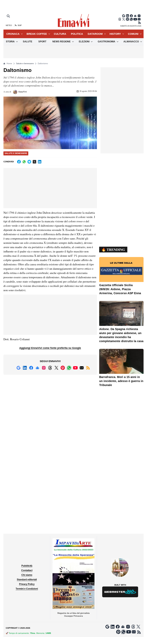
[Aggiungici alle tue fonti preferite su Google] (123, 16)
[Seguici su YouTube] (135, 19)
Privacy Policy (27, 584)
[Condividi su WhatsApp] (24, 161)
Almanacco (131, 41)
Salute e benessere (25, 63)
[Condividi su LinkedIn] (39, 161)
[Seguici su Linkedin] (127, 16)
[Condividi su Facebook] (19, 161)
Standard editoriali (27, 579)
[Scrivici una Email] (139, 19)
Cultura (60, 33)
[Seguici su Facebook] (131, 16)
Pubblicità (26, 566)
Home (9, 63)
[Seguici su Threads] (119, 19)
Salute (27, 41)
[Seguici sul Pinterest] (127, 19)
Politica (77, 33)
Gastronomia (106, 41)
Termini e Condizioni (27, 588)
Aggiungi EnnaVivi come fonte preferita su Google (50, 348)
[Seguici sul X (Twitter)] (123, 19)
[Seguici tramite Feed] (139, 22)
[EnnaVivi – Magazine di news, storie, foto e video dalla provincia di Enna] (73, 20)
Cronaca (13, 33)
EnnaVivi (22, 91)
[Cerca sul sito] (8, 16)
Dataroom (95, 33)
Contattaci (26, 570)
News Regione (61, 41)
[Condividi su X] (34, 161)
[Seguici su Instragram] (139, 16)
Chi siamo (26, 575)
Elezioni (84, 41)
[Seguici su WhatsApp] (131, 19)
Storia (10, 41)
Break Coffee (37, 33)
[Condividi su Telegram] (29, 161)
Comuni (133, 33)
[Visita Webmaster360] (120, 591)
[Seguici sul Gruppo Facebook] (135, 16)
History (115, 33)
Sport (42, 41)
